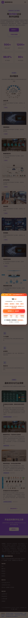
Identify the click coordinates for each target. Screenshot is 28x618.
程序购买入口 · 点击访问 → (14, 311)
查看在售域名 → (21, 320)
